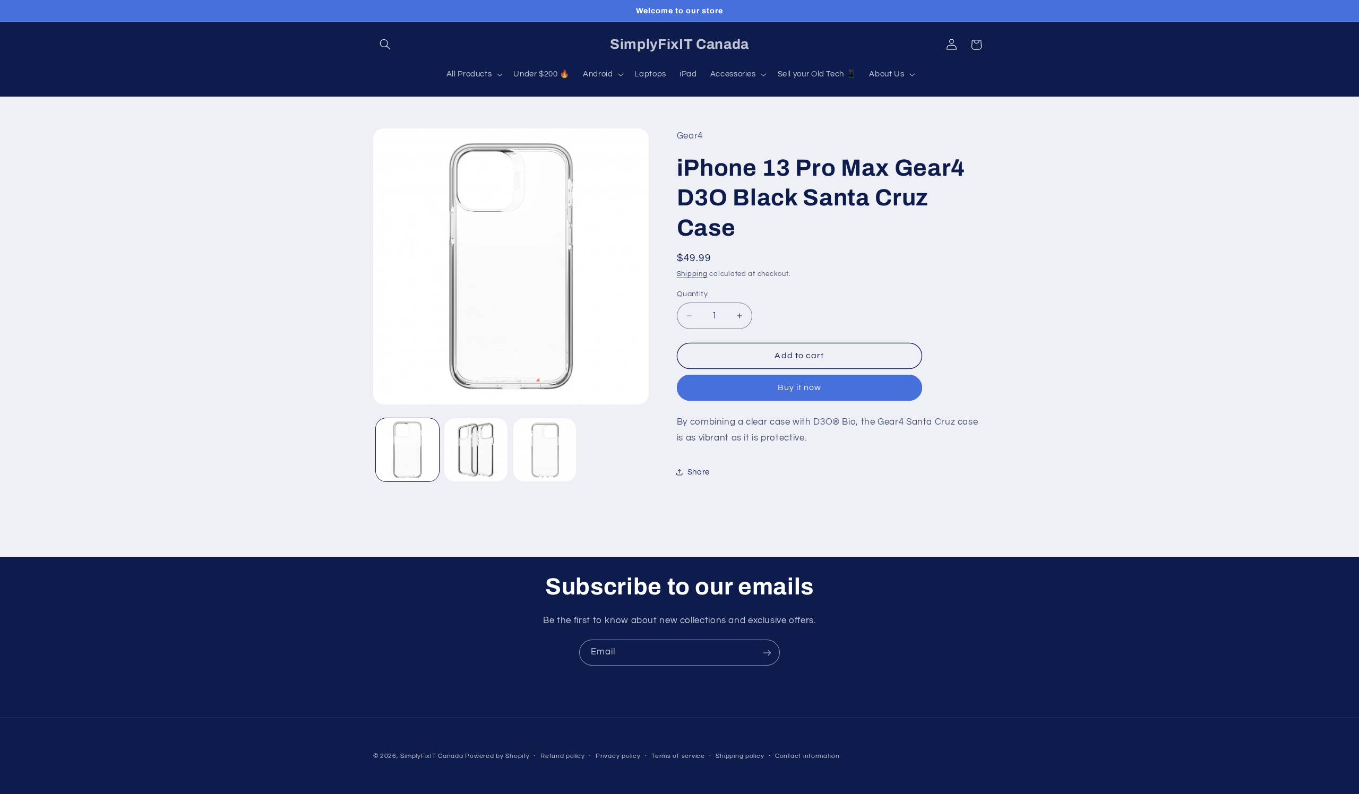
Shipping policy (740, 757)
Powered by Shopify (497, 756)
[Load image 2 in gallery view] (476, 449)
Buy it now (800, 387)
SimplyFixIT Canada (431, 756)
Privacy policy (618, 757)
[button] (385, 44)
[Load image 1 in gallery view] (407, 449)
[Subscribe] (767, 653)
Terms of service (678, 757)
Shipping (692, 274)
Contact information (807, 757)
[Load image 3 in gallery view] (545, 449)
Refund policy (562, 757)
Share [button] (698, 472)
